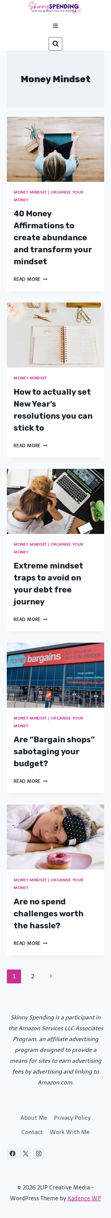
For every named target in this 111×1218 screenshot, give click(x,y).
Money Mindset (30, 192)
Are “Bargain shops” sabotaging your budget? (54, 751)
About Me (33, 1117)
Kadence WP (84, 1198)
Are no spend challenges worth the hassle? (49, 913)
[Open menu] (55, 25)
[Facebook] (12, 1153)
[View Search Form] (55, 44)
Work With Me (70, 1132)
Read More (31, 279)
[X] (25, 1153)
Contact (32, 1132)
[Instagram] (38, 1153)
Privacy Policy (72, 1117)
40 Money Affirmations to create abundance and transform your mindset (53, 237)
